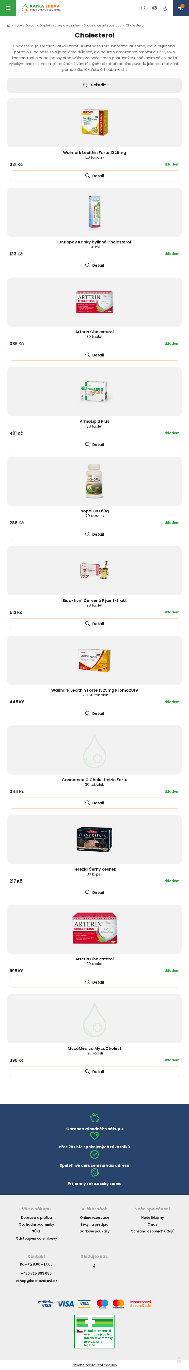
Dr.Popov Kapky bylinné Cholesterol (94, 244)
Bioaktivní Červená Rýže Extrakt (95, 603)
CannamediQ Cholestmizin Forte (94, 782)
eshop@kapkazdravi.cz (36, 1281)
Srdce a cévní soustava (103, 25)
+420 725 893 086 (36, 1273)
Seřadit (98, 85)
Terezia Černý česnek (94, 871)
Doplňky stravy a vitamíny (60, 25)
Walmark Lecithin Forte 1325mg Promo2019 (94, 692)
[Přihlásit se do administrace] (179, 1360)
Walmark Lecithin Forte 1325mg (94, 155)
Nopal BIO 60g (94, 513)
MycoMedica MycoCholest (94, 1051)
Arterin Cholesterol (94, 334)
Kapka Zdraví (25, 25)
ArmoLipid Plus (94, 424)
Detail (97, 175)
